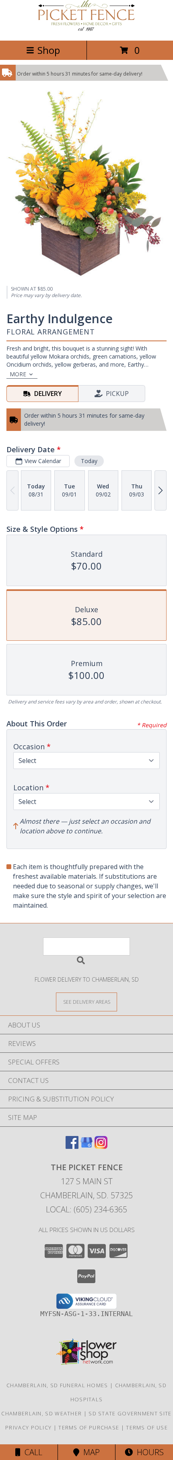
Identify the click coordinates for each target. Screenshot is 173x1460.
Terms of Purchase (88, 1427)
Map (89, 1452)
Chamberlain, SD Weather (41, 1413)
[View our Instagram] (101, 1146)
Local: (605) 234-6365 (86, 1209)
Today (89, 461)
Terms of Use (147, 1427)
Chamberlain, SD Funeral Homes (57, 1385)
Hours (148, 1452)
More (18, 374)
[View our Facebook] (72, 1146)
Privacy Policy (28, 1427)
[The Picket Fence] (86, 29)
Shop (48, 50)
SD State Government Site (130, 1413)
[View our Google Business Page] (86, 1146)
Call (31, 1452)
